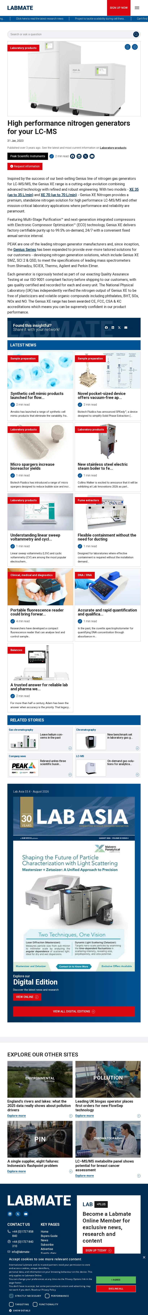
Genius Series (24, 249)
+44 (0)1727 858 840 (22, 1234)
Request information (26, 166)
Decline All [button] (116, 1288)
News (44, 1240)
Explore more (16, 1115)
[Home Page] (20, 8)
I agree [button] (116, 1279)
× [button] (144, 1257)
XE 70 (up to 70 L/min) (59, 195)
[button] (50, 1310)
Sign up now (119, 7)
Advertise (47, 1249)
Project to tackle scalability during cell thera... (85, 18)
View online (24, 997)
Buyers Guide (49, 1236)
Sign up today (96, 1250)
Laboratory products (113, 147)
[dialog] (74, 1284)
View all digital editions (71, 1011)
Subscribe (47, 1244)
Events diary (48, 1253)
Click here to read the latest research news (25, 18)
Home (44, 1231)
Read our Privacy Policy (43, 1289)
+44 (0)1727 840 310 (22, 1244)
